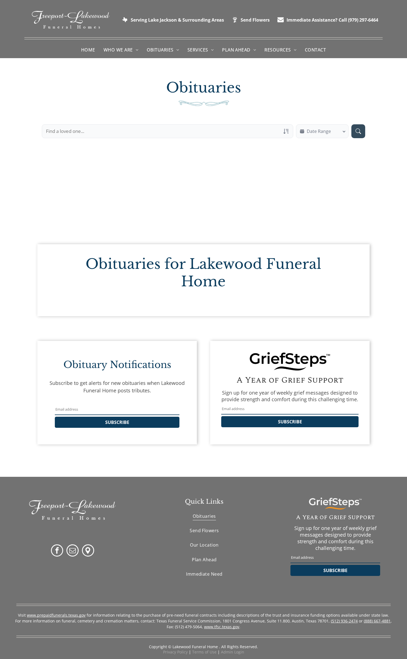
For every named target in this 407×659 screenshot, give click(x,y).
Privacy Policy (175, 652)
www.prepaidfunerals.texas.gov (56, 615)
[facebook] (57, 551)
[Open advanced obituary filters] (286, 131)
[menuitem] (88, 49)
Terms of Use (204, 652)
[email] (72, 551)
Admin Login (232, 652)
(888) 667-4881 (377, 621)
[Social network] (88, 551)
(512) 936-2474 (344, 621)
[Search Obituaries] (358, 131)
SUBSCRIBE (117, 422)
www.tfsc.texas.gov (221, 626)
